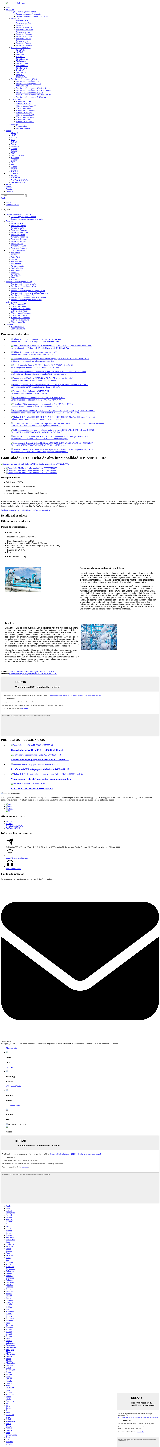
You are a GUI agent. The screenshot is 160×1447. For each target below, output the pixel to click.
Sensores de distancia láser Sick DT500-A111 (29, 393)
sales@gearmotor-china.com (17, 858)
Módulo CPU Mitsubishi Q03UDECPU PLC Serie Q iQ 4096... (36, 419)
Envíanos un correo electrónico (13, 510)
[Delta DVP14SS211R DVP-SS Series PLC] (29, 784)
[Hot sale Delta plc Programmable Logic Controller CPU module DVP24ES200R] (47, 774)
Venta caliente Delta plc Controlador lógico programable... (41, 779)
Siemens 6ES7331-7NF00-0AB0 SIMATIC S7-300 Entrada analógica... (39, 439)
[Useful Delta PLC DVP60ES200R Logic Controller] (32, 745)
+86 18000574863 (13, 869)
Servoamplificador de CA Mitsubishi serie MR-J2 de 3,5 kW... (35, 387)
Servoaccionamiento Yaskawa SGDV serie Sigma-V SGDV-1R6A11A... (40, 348)
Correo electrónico (42, 510)
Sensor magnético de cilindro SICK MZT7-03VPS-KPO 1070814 (37, 400)
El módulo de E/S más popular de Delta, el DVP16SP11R (40, 769)
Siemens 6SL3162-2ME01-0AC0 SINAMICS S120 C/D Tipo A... (37, 432)
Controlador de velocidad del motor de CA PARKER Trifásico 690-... (38, 374)
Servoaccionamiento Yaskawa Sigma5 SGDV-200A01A (32, 671)
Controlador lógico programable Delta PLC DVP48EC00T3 (33, 674)
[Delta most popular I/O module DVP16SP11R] (35, 764)
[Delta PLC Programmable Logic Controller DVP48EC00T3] (36, 755)
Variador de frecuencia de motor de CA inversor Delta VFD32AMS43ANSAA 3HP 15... (46, 413)
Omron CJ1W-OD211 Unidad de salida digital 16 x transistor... (36, 426)
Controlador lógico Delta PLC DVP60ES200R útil (37, 750)
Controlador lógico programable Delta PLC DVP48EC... (40, 759)
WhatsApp (30, 510)
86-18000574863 (13, 1105)
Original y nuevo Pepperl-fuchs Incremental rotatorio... (32, 361)
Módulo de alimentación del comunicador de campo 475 (33, 354)
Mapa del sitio (11, 1048)
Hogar (8, 202)
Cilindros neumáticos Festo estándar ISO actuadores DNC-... (35, 406)
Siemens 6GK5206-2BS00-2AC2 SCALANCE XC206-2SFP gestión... (39, 445)
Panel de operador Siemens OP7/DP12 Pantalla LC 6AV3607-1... (37, 367)
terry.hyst (9, 1067)
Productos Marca (12, 204)
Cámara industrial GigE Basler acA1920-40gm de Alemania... (35, 380)
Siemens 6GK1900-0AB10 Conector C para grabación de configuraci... (39, 452)
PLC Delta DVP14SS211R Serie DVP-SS (32, 788)
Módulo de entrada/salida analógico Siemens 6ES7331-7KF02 (35, 341)
